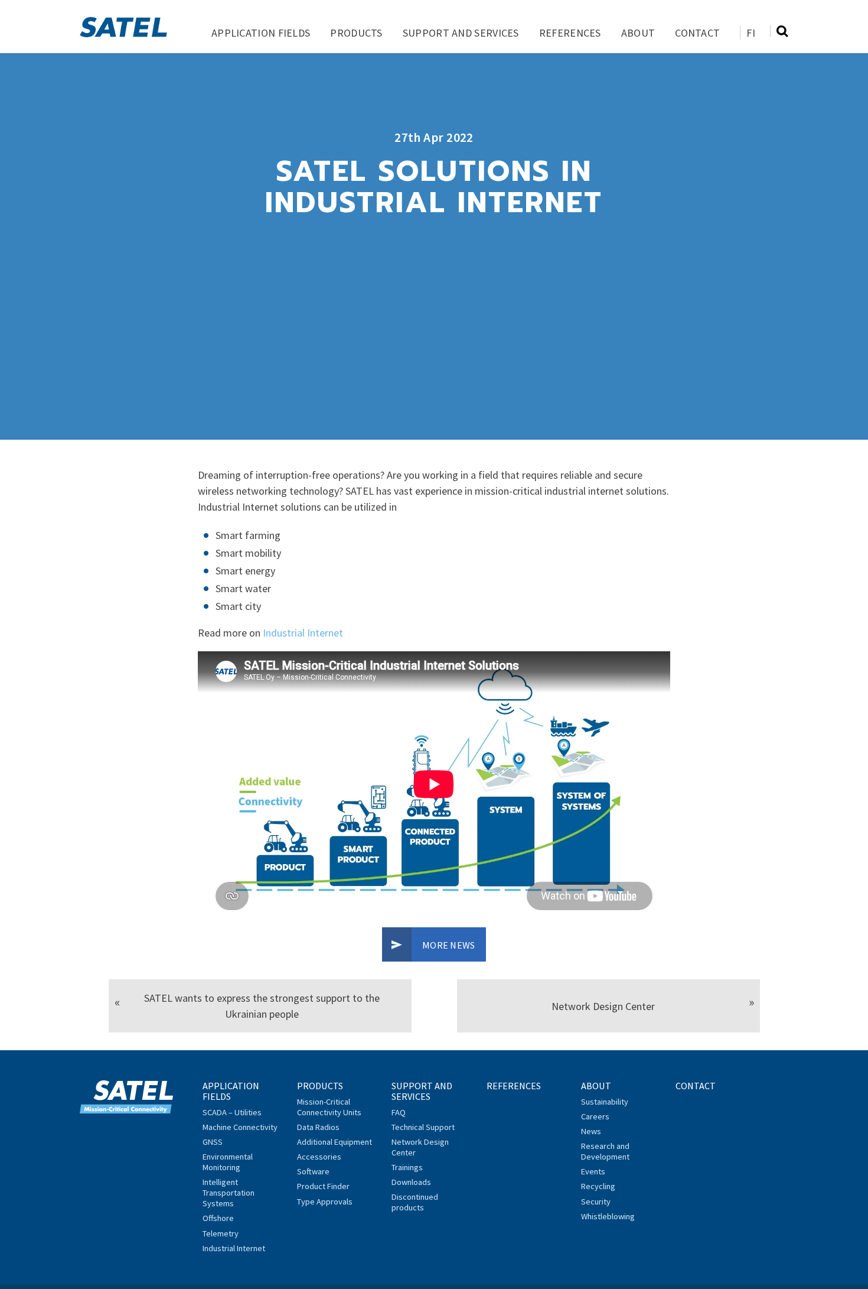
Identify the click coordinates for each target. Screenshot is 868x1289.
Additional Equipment (334, 1142)
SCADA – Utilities (232, 1112)
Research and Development (605, 1151)
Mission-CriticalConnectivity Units (329, 1107)
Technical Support (423, 1127)
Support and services (461, 33)
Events (593, 1171)
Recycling (598, 1186)
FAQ (398, 1112)
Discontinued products (414, 1202)
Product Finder (323, 1186)
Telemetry (221, 1233)
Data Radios (318, 1127)
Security (596, 1201)
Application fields (260, 33)
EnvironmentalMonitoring (228, 1162)
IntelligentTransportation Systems (228, 1193)
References (570, 33)
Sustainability (604, 1101)
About (638, 33)
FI (750, 33)
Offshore (218, 1218)
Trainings (407, 1167)
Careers (595, 1116)
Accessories (319, 1156)
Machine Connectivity (240, 1127)
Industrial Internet (303, 632)
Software (313, 1171)
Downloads (411, 1182)
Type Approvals (325, 1201)
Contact (697, 33)
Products (356, 33)
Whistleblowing (608, 1216)
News (591, 1131)
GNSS (213, 1142)
